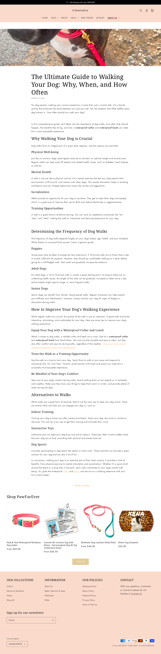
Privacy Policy (89, 600)
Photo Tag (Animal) (128, 542)
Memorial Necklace (15, 591)
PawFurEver (122, 646)
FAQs (47, 600)
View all (80, 561)
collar (66, 471)
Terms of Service (90, 604)
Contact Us (136, 593)
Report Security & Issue (55, 591)
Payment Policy (89, 595)
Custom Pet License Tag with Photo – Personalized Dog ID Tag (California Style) (60, 545)
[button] (55, 18)
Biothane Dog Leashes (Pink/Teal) (98, 542)
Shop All (10, 600)
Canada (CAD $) (15, 644)
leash (76, 471)
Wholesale (49, 595)
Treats (9, 595)
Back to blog (82, 485)
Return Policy (88, 591)
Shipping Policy (89, 586)
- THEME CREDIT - (133, 646)
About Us (49, 586)
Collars (10, 586)
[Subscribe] (53, 620)
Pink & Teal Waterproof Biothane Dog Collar (24, 543)
